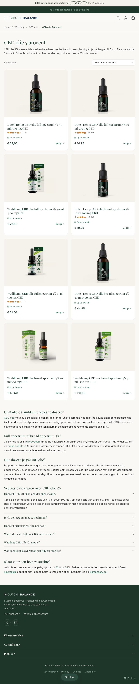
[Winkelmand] (132, 18)
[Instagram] (16, 622)
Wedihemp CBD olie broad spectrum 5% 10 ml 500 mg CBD (35, 380)
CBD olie (33, 27)
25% (67, 567)
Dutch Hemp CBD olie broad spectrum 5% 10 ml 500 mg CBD (101, 211)
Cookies (77, 671)
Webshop (20, 27)
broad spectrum (17, 446)
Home (7, 27)
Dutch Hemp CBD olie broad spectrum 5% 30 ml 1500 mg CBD (101, 295)
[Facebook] (7, 622)
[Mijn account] (125, 18)
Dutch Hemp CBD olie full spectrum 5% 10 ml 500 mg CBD (101, 126)
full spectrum (33, 441)
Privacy (65, 671)
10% (58, 567)
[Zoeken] (118, 18)
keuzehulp (10, 571)
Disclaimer (90, 671)
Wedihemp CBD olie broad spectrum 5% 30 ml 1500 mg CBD (102, 380)
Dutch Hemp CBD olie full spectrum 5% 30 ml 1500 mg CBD (34, 126)
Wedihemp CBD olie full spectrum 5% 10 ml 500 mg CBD (35, 295)
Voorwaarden (51, 671)
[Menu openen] (5, 18)
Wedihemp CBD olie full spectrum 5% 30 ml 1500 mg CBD (35, 211)
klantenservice (98, 571)
